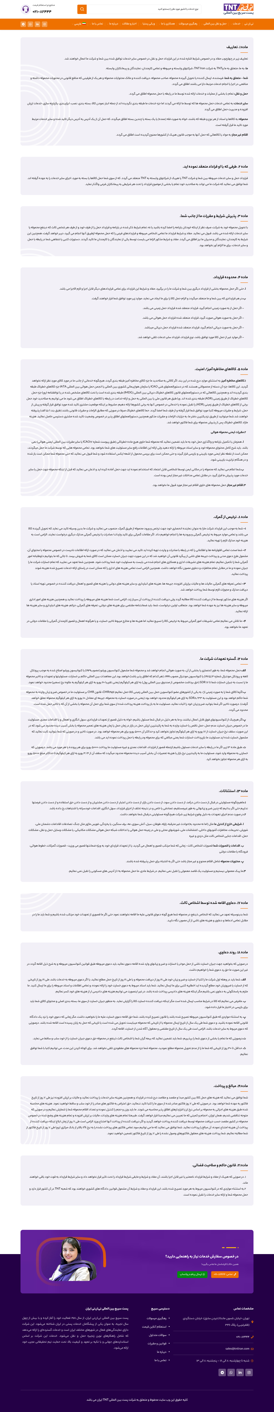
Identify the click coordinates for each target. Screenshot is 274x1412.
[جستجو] (82, 9)
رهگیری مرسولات (156, 1318)
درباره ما (161, 1352)
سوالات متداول (157, 1335)
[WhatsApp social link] (30, 24)
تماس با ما (160, 1360)
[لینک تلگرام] (23, 24)
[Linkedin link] (37, 24)
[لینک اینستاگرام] (44, 24)
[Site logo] (238, 9)
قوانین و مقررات (157, 1344)
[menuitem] (79, 24)
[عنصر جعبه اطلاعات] (38, 9)
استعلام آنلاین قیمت (154, 1327)
